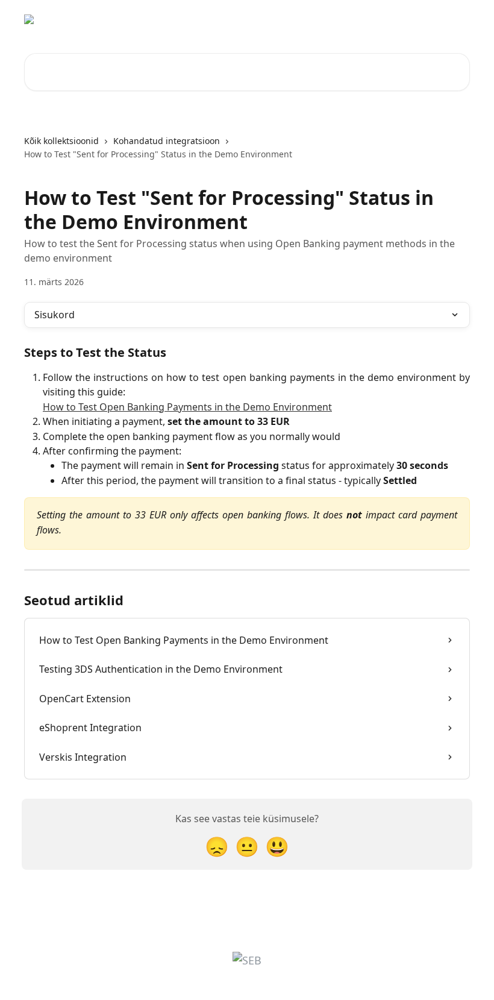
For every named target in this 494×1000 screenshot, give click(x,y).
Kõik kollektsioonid (61, 140)
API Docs (393, 19)
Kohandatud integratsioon (166, 140)
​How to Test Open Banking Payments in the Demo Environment (187, 407)
